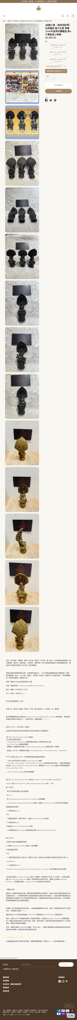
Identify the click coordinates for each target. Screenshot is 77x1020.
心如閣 (11, 1014)
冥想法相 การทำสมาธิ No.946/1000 (58, 46)
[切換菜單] (4, 16)
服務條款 (6, 988)
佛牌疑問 (19, 1012)
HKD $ (68, 1006)
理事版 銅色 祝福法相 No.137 (56, 71)
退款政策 (6, 991)
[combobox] (50, 77)
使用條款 (6, 981)
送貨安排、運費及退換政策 (12, 984)
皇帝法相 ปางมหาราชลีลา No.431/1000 (58, 53)
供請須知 (13, 1012)
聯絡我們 (6, 977)
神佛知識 (25, 1012)
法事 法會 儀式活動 (43, 1010)
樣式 (46, 41)
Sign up (66, 964)
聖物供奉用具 (6, 1012)
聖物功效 (15, 1010)
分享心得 (31, 1012)
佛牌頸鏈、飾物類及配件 (30, 1010)
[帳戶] (68, 15)
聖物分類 (21, 1010)
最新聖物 (9, 1010)
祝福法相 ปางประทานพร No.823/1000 (58, 60)
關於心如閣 (37, 1012)
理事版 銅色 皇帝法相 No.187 (56, 66)
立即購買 (58, 91)
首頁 (4, 1010)
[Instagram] (63, 981)
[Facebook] (60, 981)
